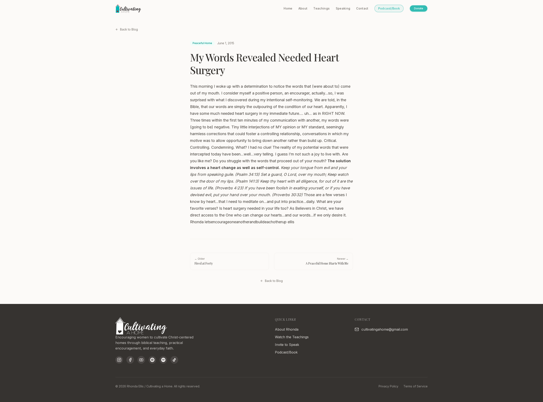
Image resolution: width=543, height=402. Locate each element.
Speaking (343, 8)
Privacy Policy (388, 386)
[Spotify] (163, 360)
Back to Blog (129, 29)
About (303, 8)
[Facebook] (130, 360)
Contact (362, 8)
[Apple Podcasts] (152, 360)
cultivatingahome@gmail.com (384, 329)
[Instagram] (119, 360)
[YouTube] (141, 360)
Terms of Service (415, 386)
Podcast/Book (389, 8)
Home (288, 8)
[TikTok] (174, 360)
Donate (418, 8)
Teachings (321, 8)
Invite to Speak (287, 344)
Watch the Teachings (292, 337)
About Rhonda (286, 329)
